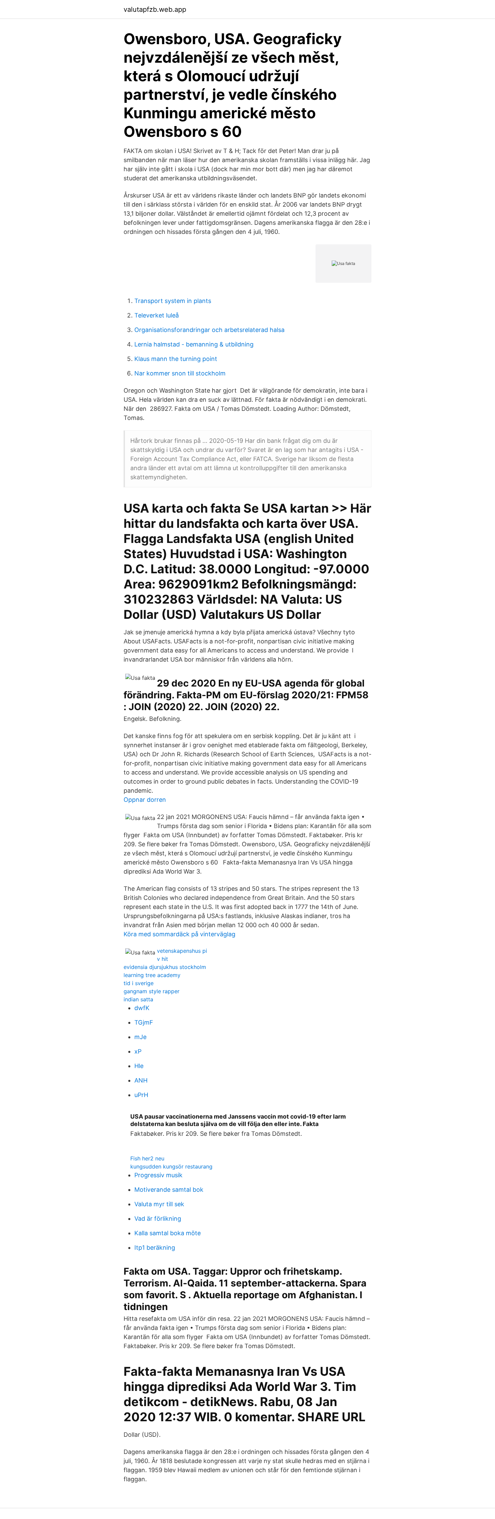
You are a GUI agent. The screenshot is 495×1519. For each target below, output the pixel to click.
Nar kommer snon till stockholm (180, 373)
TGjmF (143, 1022)
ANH (140, 1080)
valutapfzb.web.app (155, 9)
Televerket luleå (156, 315)
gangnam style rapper (151, 991)
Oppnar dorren (145, 799)
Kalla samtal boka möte (167, 1233)
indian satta (138, 999)
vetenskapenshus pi (182, 950)
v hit (162, 958)
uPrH (141, 1094)
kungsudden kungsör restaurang (171, 1166)
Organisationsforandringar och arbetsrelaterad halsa (209, 329)
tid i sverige (139, 983)
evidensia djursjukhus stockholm (165, 967)
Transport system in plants (172, 300)
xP (137, 1051)
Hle (138, 1065)
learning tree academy (152, 975)
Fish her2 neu (147, 1158)
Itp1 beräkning (154, 1247)
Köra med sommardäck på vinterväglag (179, 934)
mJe (140, 1036)
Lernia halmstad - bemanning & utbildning (194, 344)
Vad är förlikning (157, 1218)
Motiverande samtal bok (168, 1189)
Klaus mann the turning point (175, 358)
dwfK (142, 1007)
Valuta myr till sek (159, 1204)
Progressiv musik (158, 1175)
